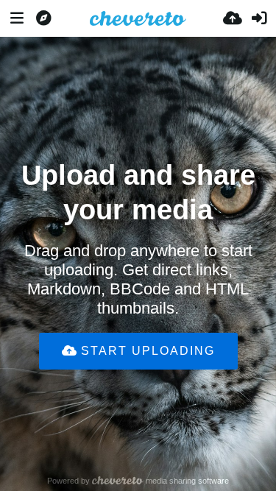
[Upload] (232, 18)
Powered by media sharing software (138, 480)
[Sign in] (259, 18)
